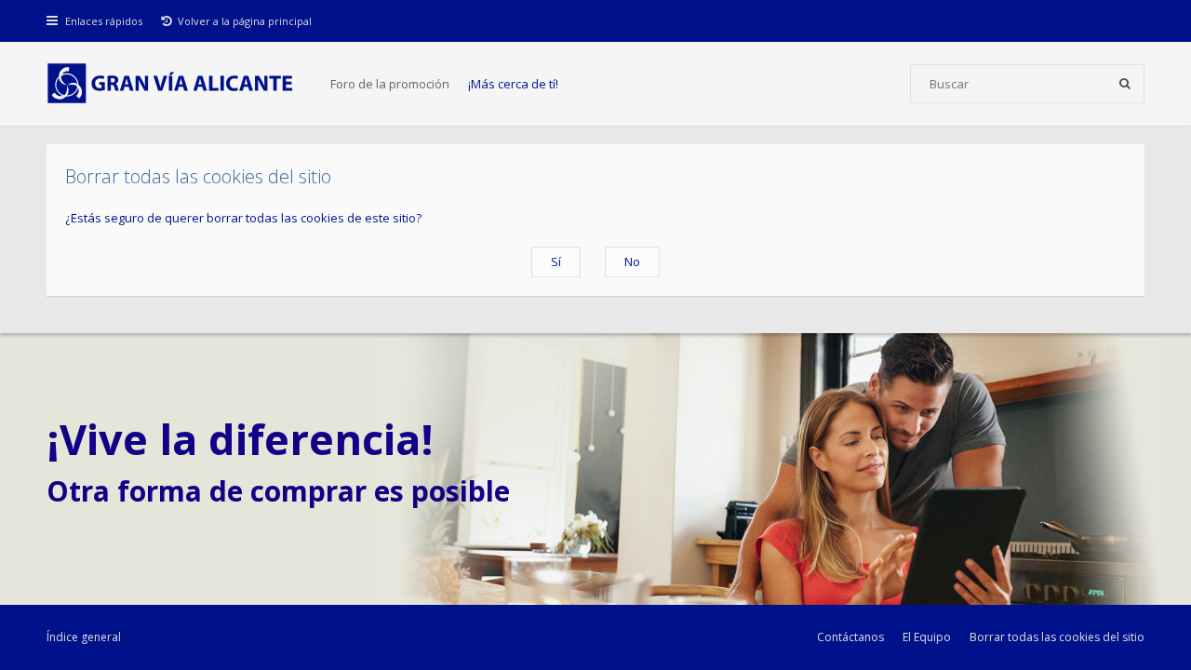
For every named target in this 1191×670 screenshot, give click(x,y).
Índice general (84, 637)
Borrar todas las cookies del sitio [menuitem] (1057, 637)
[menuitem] (237, 21)
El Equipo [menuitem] (927, 637)
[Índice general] (174, 83)
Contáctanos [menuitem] (850, 637)
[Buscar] (1125, 83)
